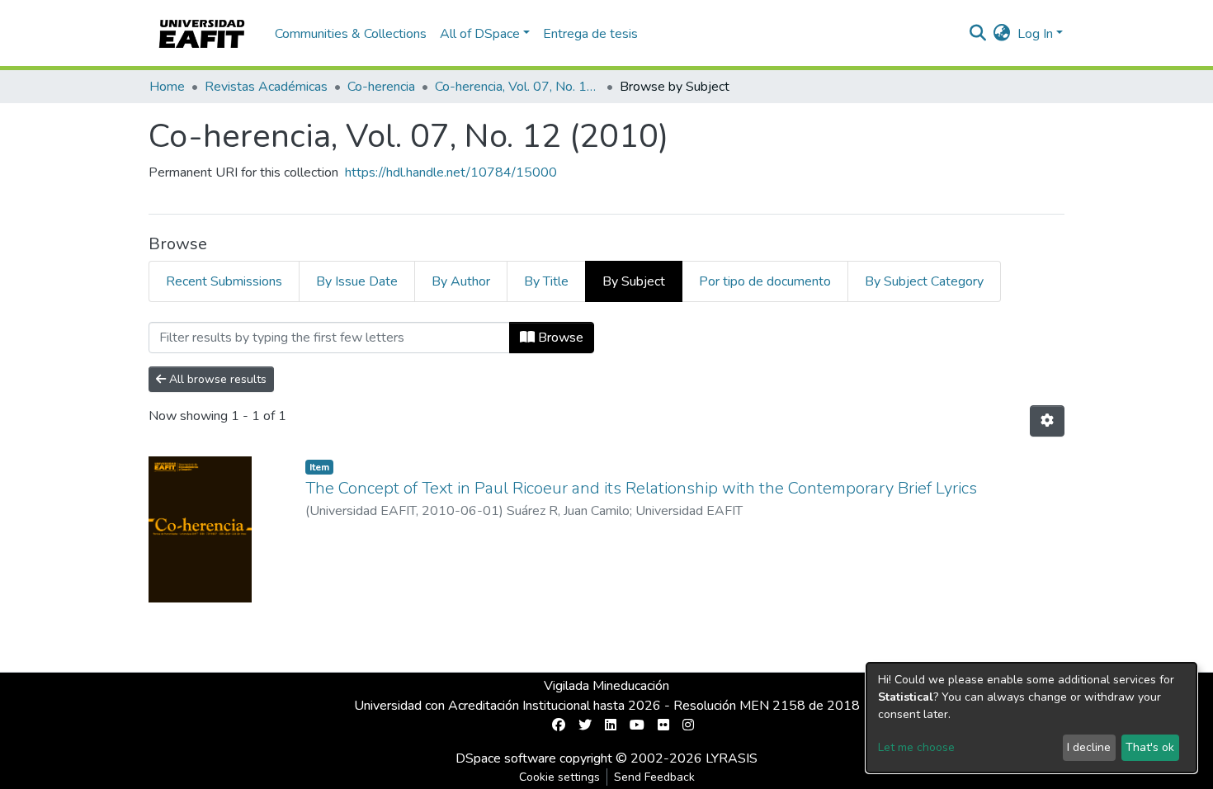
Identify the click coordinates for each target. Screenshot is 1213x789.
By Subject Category (924, 281)
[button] (1002, 34)
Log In (1035, 34)
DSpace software (505, 758)
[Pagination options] (1047, 421)
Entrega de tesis (590, 34)
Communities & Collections (351, 34)
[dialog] (1031, 717)
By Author (461, 281)
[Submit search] (978, 34)
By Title (546, 281)
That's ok (1150, 747)
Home (167, 87)
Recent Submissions (224, 281)
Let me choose (916, 747)
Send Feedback (654, 777)
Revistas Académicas (266, 87)
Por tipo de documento (765, 281)
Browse (559, 337)
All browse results (216, 379)
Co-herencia (381, 87)
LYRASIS (732, 758)
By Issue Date (357, 281)
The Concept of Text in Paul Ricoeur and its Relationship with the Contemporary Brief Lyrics (641, 488)
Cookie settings (559, 777)
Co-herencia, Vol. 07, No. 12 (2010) (517, 87)
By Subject (633, 281)
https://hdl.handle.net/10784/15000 (451, 172)
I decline (1089, 747)
